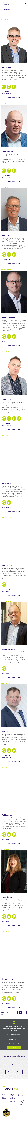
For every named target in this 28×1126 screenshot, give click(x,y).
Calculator (20, 1105)
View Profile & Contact (13, 97)
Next (2, 1014)
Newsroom (4, 1098)
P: (6, 91)
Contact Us (12, 1102)
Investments (9, 90)
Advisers (12, 1094)
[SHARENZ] (8, 3)
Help (19, 1094)
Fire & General (20, 422)
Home (3, 1100)
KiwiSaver (14, 90)
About (3, 1094)
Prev (2, 1012)
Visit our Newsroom (13, 1065)
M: (6, 93)
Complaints (12, 1101)
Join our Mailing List (13, 1072)
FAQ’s (19, 1098)
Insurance (4, 90)
